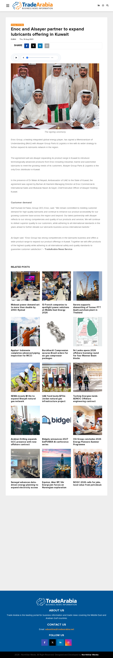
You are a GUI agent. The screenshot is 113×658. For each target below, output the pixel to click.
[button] (107, 5)
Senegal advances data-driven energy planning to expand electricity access (24, 485)
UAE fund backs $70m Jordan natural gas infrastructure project (53, 398)
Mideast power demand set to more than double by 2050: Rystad (25, 307)
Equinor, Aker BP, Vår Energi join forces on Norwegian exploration (54, 485)
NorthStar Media (90, 655)
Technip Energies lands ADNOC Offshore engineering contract (85, 398)
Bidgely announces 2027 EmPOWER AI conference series (55, 441)
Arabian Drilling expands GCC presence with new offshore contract (24, 441)
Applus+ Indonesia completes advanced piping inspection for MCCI (25, 353)
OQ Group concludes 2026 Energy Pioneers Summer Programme (87, 441)
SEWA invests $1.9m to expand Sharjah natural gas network (23, 398)
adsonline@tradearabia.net (59, 629)
